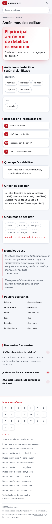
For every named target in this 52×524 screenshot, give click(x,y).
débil (6, 318)
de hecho (8, 302)
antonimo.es (7, 17)
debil (29, 318)
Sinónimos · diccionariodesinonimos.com (20, 444)
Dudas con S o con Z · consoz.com (17, 485)
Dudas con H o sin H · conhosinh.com (19, 453)
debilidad (8, 323)
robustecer (25, 89)
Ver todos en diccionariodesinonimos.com (25, 237)
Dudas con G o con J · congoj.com (17, 467)
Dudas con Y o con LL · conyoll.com (17, 471)
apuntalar (11, 106)
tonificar (37, 82)
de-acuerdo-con (34, 302)
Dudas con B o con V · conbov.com (17, 448)
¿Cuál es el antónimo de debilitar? (19, 352)
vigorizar (11, 89)
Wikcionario (38, 514)
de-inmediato (10, 307)
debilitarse (32, 328)
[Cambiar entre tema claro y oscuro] (47, 3)
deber (6, 312)
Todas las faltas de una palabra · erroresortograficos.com (16, 496)
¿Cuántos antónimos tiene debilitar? (20, 372)
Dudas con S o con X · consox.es (16, 476)
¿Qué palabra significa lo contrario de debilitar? (21, 381)
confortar (24, 82)
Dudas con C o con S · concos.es (16, 481)
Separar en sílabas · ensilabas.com (17, 439)
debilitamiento (10, 328)
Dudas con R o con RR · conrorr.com (18, 462)
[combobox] (26, 10)
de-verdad (32, 307)
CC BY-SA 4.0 (13, 517)
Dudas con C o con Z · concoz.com (17, 490)
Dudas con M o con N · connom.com (18, 458)
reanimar (11, 82)
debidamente (33, 312)
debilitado (32, 323)
